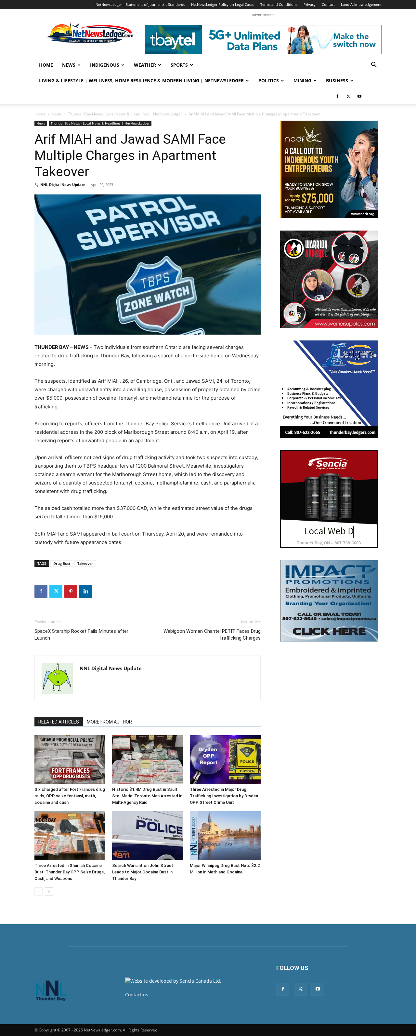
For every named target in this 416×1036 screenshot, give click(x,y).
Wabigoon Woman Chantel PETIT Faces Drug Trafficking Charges (212, 634)
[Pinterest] (70, 591)
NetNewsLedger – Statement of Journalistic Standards (140, 4)
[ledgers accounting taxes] (329, 389)
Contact (328, 4)
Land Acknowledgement (361, 4)
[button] (374, 65)
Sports (179, 65)
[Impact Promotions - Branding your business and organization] (329, 601)
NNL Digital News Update (62, 184)
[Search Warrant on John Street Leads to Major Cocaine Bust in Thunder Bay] (147, 835)
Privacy (310, 4)
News (68, 65)
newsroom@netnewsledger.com (186, 994)
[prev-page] (38, 891)
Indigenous (104, 65)
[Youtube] (359, 96)
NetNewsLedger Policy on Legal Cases (222, 4)
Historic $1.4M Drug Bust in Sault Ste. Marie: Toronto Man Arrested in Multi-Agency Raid (147, 796)
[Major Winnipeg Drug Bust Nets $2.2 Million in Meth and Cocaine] (225, 835)
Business (337, 80)
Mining (302, 80)
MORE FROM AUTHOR (109, 721)
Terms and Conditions (278, 4)
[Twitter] (348, 96)
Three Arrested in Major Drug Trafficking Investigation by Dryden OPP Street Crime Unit (224, 796)
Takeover (85, 563)
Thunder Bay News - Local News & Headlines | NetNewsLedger (125, 114)
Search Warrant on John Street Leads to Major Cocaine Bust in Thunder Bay (142, 872)
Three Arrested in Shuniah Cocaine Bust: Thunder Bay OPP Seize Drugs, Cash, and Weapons (69, 872)
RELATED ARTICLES (58, 721)
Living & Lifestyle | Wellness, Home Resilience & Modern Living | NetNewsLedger (141, 80)
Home (46, 65)
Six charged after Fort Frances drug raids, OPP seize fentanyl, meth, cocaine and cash (69, 796)
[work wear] (329, 279)
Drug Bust (61, 563)
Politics (268, 80)
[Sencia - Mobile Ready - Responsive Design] (329, 499)
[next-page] (49, 891)
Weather (145, 65)
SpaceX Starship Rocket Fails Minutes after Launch (81, 634)
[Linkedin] (85, 591)
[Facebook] (337, 96)
